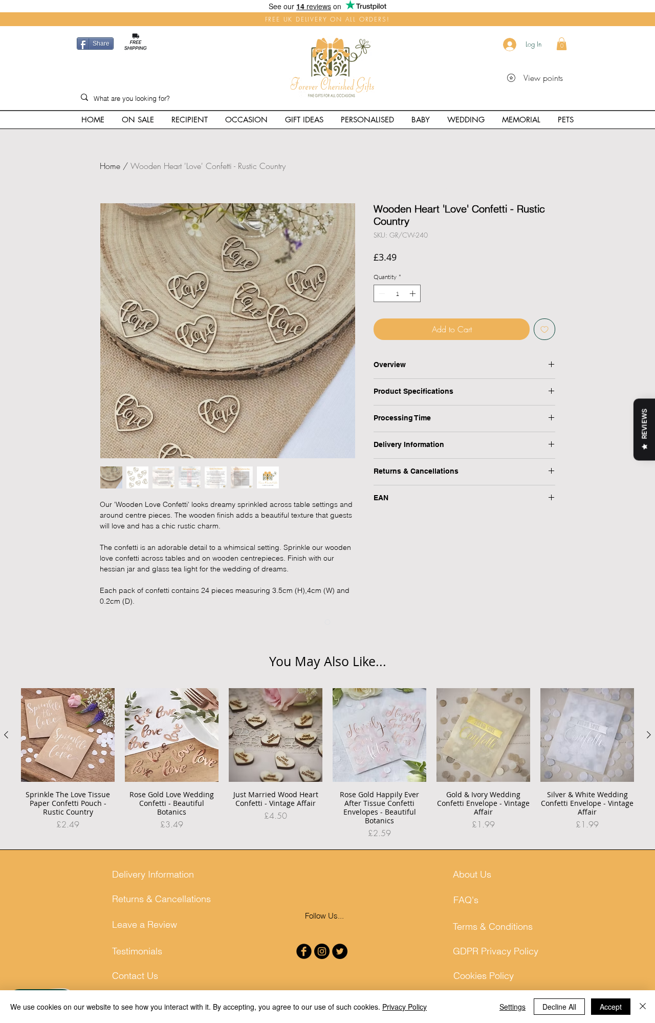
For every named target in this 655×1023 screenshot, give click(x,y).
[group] (327, 864)
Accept (611, 1006)
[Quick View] (68, 836)
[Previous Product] (6, 835)
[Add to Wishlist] (544, 342)
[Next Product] (649, 835)
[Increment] (413, 307)
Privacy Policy (404, 1006)
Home (110, 166)
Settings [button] (512, 1006)
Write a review (328, 693)
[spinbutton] (397, 307)
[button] (561, 43)
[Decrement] (380, 307)
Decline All (559, 1006)
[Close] (643, 1006)
